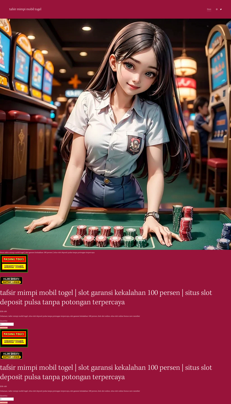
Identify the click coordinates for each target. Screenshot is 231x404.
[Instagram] (217, 9)
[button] (4, 327)
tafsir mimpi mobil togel (25, 9)
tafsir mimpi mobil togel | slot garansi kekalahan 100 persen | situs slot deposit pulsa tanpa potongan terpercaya (49, 252)
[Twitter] (221, 9)
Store (209, 9)
